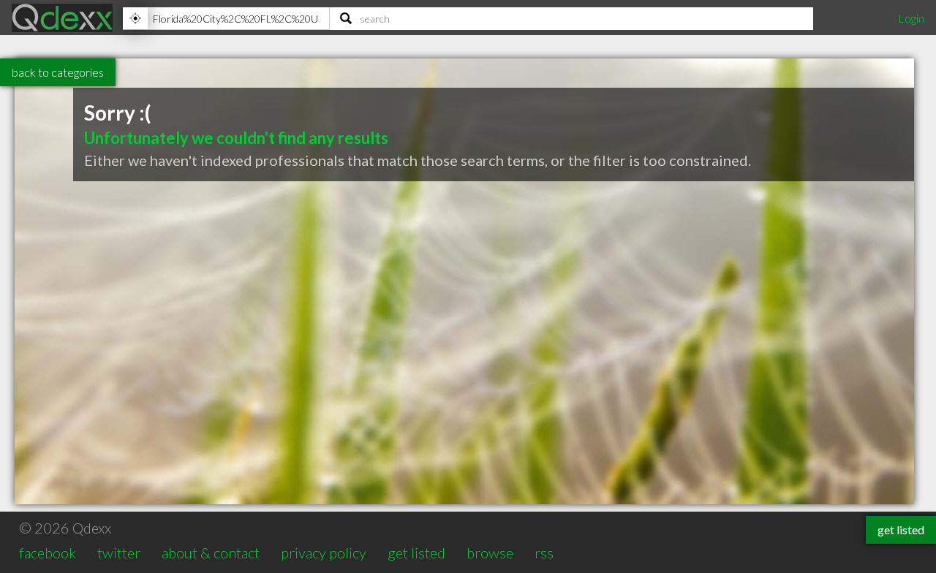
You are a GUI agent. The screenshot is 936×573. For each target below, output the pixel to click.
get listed (416, 552)
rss (544, 552)
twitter (118, 552)
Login (911, 18)
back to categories (58, 72)
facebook (47, 552)
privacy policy (323, 552)
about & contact (211, 552)
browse (490, 552)
